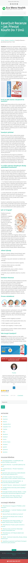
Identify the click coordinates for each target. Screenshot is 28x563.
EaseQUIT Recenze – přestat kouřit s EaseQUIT (14, 485)
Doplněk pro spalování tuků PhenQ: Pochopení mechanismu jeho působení (14, 541)
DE (19, 557)
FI (15, 557)
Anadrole (5, 419)
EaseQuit (5, 437)
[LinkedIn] (15, 4)
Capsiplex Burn (7, 424)
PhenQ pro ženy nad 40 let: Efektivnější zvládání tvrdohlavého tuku (12, 529)
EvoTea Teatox (6, 442)
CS (6, 557)
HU (26, 557)
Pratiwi (6, 395)
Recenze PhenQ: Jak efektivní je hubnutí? (13, 514)
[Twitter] (13, 4)
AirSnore (5, 416)
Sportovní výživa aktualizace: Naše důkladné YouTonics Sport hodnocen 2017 (13, 473)
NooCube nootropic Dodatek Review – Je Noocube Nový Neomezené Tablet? (12, 481)
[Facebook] (10, 4)
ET (13, 557)
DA (8, 557)
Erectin (4, 439)
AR (2, 557)
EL (21, 557)
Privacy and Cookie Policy (13, 1)
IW (23, 557)
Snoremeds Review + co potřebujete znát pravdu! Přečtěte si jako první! (12, 461)
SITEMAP (18, 553)
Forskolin (5, 444)
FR (17, 557)
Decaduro (5, 434)
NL (11, 557)
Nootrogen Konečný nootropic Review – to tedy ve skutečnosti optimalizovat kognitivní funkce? (13, 492)
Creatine (5, 429)
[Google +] (17, 4)
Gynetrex (5, 452)
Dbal (4, 432)
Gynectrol (5, 449)
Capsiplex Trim (7, 426)
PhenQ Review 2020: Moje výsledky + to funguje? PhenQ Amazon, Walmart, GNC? (11, 496)
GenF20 (5, 447)
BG (4, 557)
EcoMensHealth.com (11, 553)
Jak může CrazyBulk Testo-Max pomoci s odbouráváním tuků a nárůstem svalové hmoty (13, 477)
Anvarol (5, 421)
